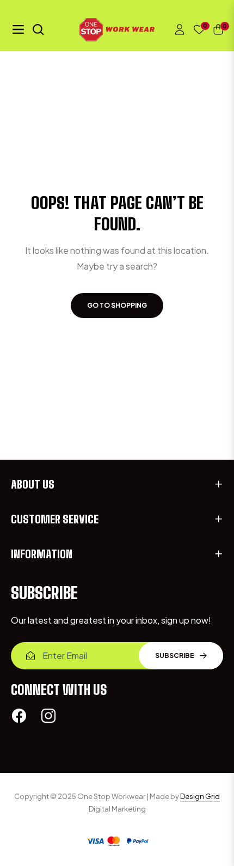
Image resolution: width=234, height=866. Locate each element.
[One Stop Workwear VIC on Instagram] (48, 715)
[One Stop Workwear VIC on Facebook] (19, 715)
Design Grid (200, 796)
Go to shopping (117, 305)
